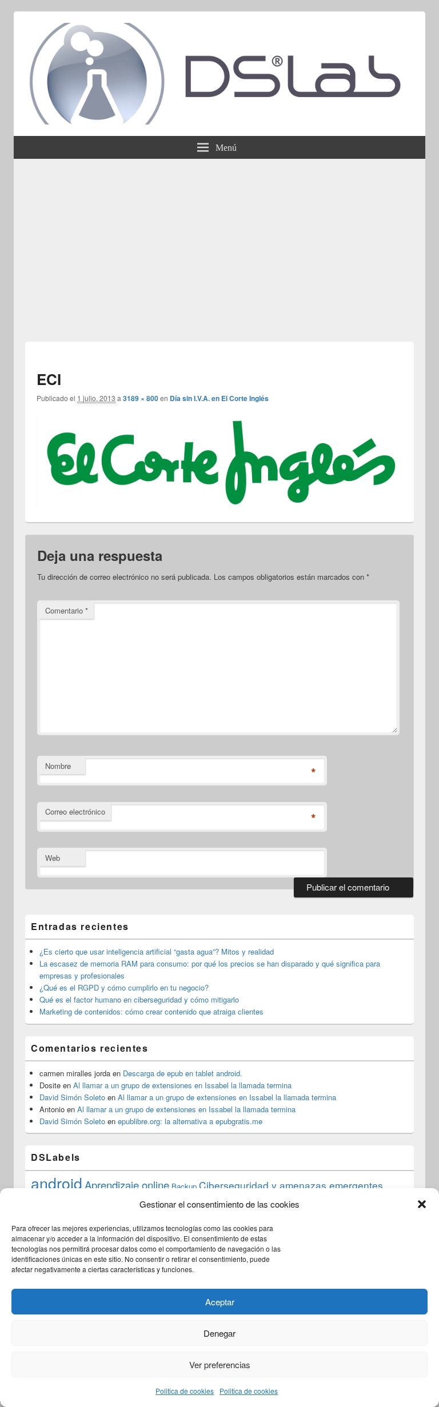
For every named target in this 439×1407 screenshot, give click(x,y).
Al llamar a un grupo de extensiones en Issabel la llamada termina (182, 1085)
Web (52, 857)
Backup (184, 1186)
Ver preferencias (219, 1364)
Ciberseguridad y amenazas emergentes (291, 1185)
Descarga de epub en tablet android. (182, 1073)
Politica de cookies (184, 1391)
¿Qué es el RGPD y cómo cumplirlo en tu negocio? (124, 987)
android (56, 1183)
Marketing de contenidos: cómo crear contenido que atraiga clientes (151, 1011)
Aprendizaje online (127, 1184)
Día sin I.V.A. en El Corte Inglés (219, 398)
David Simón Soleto (72, 1097)
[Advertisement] (219, 244)
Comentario (66, 610)
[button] (422, 1204)
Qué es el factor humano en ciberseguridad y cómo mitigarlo (139, 999)
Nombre (58, 765)
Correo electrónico (75, 811)
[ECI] (219, 503)
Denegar (219, 1333)
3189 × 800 (140, 398)
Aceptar (219, 1302)
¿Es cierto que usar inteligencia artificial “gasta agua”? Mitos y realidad (156, 951)
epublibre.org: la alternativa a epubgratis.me (190, 1121)
